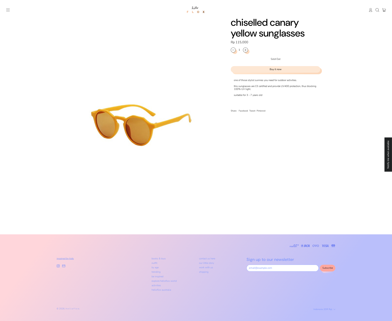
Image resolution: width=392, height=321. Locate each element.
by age (155, 267)
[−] (233, 50)
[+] (245, 50)
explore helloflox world (164, 281)
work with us (206, 267)
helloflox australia (161, 290)
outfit (154, 263)
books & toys (159, 258)
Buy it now (275, 69)
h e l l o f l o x (72, 308)
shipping (203, 272)
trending (156, 272)
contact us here (207, 258)
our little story (206, 263)
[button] (377, 10)
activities (156, 285)
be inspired (157, 276)
